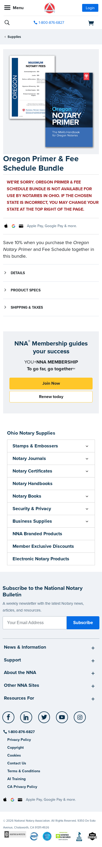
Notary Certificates (32, 471)
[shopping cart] (84, 23)
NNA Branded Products (37, 534)
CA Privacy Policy (22, 787)
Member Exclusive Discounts (43, 546)
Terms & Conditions (23, 771)
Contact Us (16, 763)
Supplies (14, 37)
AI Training (16, 779)
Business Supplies (32, 521)
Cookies (14, 755)
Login (90, 8)
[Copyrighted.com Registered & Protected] (15, 834)
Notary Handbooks (33, 483)
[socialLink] (9, 719)
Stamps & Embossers (35, 446)
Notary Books (27, 496)
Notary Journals (29, 458)
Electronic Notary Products (41, 559)
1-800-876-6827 (51, 22)
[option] (51, 101)
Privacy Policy (19, 739)
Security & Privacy (32, 508)
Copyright (15, 747)
